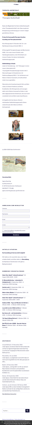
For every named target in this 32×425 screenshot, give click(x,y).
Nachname (5, 214)
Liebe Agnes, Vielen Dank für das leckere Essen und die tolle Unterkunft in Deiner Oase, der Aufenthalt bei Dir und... (15, 379)
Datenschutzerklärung (7, 419)
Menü (16, 4)
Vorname (4, 208)
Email (3, 219)
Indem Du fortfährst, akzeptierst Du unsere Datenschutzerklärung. (13, 231)
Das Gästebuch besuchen (9, 394)
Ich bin (4, 225)
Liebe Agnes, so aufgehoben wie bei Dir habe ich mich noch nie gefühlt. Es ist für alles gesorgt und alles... (15, 359)
